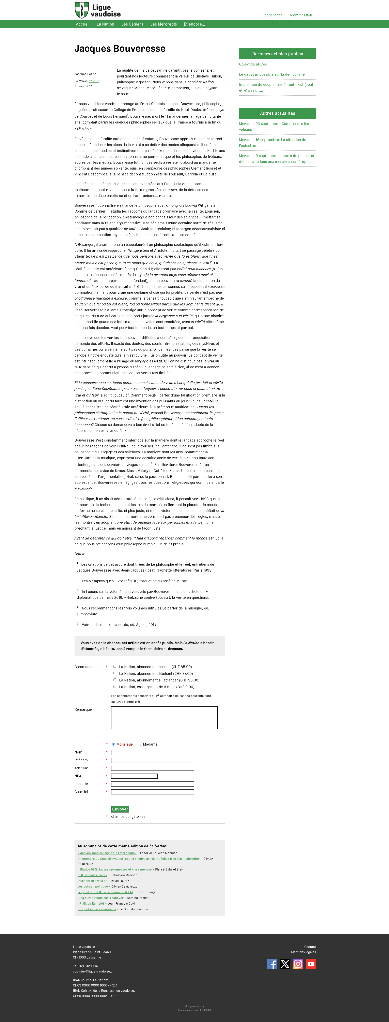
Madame (150, 744)
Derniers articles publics (277, 53)
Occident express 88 (92, 880)
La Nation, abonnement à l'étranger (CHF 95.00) (159, 680)
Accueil (83, 24)
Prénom (81, 760)
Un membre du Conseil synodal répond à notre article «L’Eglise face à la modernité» (139, 858)
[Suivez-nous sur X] (285, 964)
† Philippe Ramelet (91, 903)
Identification (301, 15)
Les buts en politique (93, 886)
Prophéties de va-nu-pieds (97, 909)
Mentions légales (303, 952)
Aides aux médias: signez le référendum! (107, 852)
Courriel (81, 792)
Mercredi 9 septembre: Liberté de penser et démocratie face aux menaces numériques (276, 158)
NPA (78, 776)
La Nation (105, 24)
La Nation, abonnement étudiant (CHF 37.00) (156, 673)
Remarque (83, 709)
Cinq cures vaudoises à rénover (101, 897)
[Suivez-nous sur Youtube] (311, 964)
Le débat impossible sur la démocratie (272, 74)
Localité (81, 784)
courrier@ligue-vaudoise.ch (93, 971)
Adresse (81, 768)
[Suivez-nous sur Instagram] (298, 964)
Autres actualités (277, 113)
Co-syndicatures (253, 64)
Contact (310, 946)
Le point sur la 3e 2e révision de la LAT (105, 892)
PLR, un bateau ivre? (92, 875)
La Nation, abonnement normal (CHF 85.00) (155, 667)
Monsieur (124, 744)
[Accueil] (96, 15)
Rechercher (272, 15)
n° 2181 (94, 81)
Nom (78, 752)
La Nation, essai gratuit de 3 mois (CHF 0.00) (156, 687)
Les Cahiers (132, 24)
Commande (84, 667)
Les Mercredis (163, 24)
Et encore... (194, 24)
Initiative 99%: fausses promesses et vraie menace (115, 869)
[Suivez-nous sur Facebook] (272, 964)
